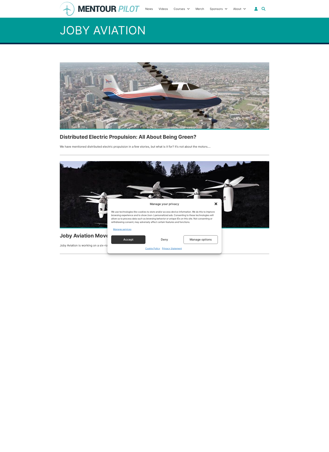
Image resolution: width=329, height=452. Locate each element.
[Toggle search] (263, 9)
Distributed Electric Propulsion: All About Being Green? (128, 137)
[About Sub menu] (244, 8)
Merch (200, 9)
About (237, 9)
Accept (128, 239)
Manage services (122, 229)
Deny (164, 239)
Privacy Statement (172, 248)
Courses (179, 9)
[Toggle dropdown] (256, 9)
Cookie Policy (152, 248)
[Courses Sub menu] (188, 8)
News (149, 9)
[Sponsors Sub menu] (226, 8)
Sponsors (216, 9)
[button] (216, 204)
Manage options (201, 239)
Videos (163, 9)
